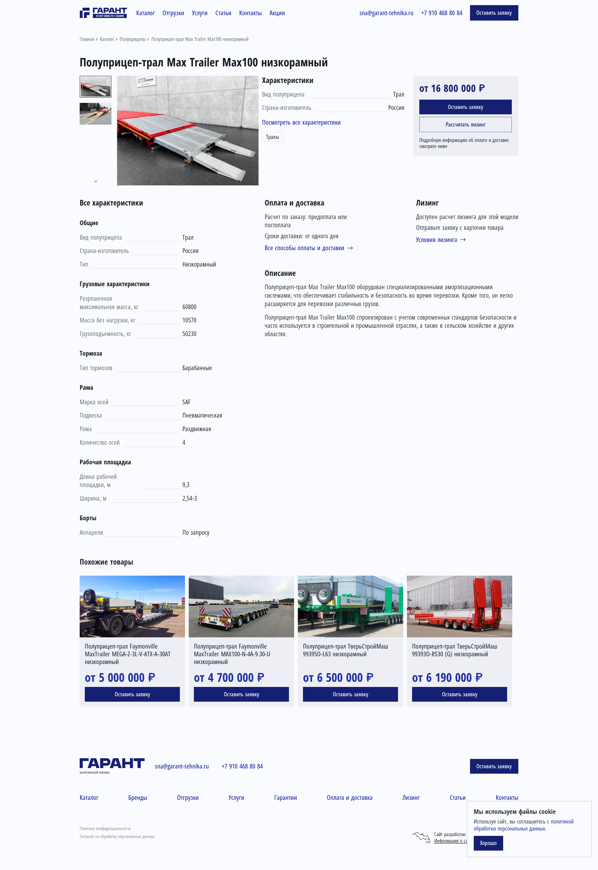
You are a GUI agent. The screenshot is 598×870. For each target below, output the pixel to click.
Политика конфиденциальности (105, 828)
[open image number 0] (188, 130)
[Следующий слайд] (96, 181)
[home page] (103, 13)
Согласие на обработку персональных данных (117, 836)
